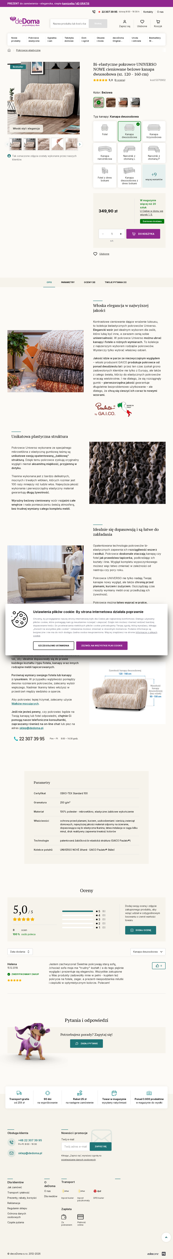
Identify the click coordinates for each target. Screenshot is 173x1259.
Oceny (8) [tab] (89, 282)
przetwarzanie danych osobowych (78, 1159)
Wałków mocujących (25, 703)
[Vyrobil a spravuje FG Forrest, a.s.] (164, 1254)
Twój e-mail (67, 1139)
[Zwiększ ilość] (121, 234)
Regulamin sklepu (17, 1208)
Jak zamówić (14, 1187)
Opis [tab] (49, 282)
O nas (160, 11)
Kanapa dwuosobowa (145, 951)
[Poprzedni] (7, 144)
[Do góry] (166, 1237)
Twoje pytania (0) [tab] (116, 282)
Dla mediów (50, 1196)
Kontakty (148, 11)
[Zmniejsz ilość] (102, 234)
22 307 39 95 (109, 11)
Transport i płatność (18, 1192)
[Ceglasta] (123, 102)
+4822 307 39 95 (30, 1140)
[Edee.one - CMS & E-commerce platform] (152, 1254)
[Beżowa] (98, 102)
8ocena (119, 80)
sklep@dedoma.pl (31, 728)
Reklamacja (13, 1203)
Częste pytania (15, 1222)
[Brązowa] (110, 102)
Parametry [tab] (68, 282)
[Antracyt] (135, 102)
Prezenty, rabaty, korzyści (21, 1197)
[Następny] (79, 144)
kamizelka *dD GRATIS (75, 3)
